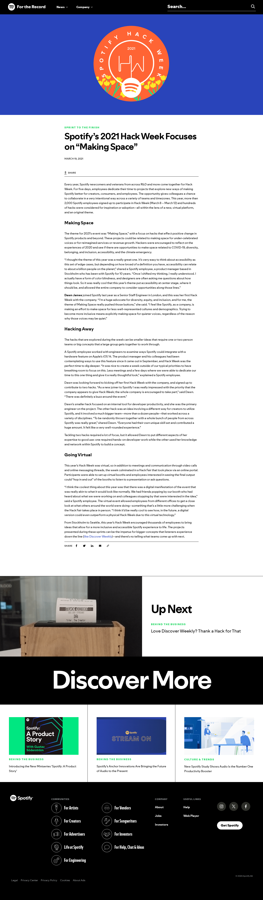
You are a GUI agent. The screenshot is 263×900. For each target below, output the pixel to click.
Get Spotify (232, 825)
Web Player (191, 816)
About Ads (79, 880)
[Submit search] (251, 6)
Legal (14, 880)
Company (82, 7)
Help (186, 807)
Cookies (65, 880)
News (61, 7)
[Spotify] (26, 7)
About (159, 807)
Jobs (158, 816)
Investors (161, 824)
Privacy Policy (49, 880)
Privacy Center (29, 880)
